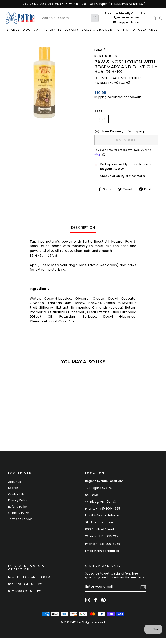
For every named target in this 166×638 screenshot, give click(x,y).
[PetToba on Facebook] (95, 600)
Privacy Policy (18, 500)
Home (98, 50)
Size (98, 111)
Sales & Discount (98, 30)
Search (13, 488)
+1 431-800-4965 (108, 509)
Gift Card (126, 30)
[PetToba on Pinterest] (103, 600)
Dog (27, 30)
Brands (13, 30)
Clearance (148, 30)
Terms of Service (20, 519)
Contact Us (16, 494)
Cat (37, 30)
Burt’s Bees (106, 56)
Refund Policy (18, 507)
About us (14, 482)
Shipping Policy (19, 513)
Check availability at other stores (123, 176)
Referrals (53, 30)
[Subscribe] (143, 587)
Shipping (100, 97)
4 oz (101, 118)
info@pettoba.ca (106, 516)
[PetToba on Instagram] (87, 600)
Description (83, 227)
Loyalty (72, 30)
